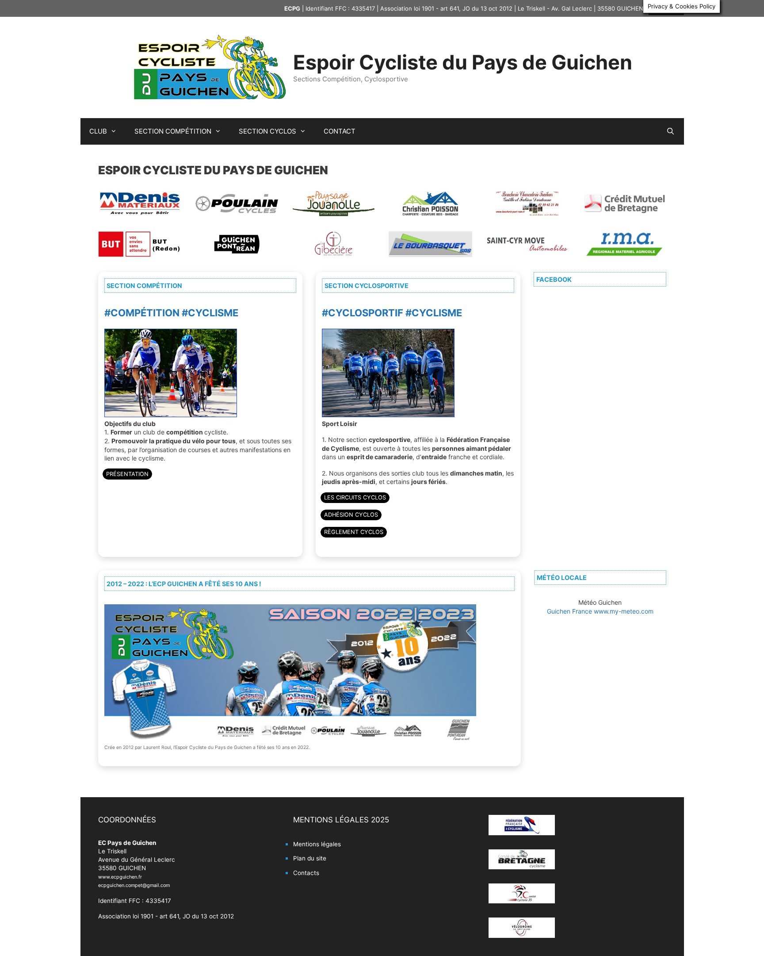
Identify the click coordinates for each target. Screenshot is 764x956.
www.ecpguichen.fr (120, 877)
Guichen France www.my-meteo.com (600, 611)
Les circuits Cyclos (355, 497)
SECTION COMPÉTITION (172, 131)
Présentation (127, 474)
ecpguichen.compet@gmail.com (134, 885)
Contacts (306, 872)
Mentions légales (317, 844)
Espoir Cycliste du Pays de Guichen (462, 62)
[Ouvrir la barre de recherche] (670, 131)
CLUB (98, 131)
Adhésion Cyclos (351, 514)
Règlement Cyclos (353, 532)
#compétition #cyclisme (171, 313)
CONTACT (339, 131)
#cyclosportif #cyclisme (392, 313)
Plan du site (309, 858)
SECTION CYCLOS (267, 131)
